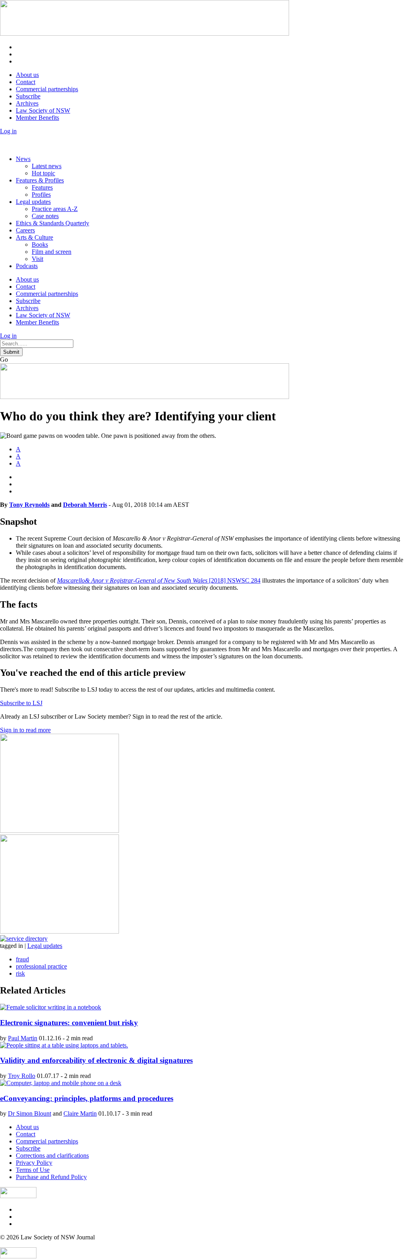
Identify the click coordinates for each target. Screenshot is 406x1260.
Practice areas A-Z (55, 208)
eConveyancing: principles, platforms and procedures (86, 1098)
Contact (25, 82)
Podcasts (27, 266)
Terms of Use (33, 1169)
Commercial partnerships (47, 89)
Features (42, 187)
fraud (22, 959)
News (23, 158)
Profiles (41, 194)
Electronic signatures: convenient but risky (69, 1022)
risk (20, 973)
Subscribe (28, 96)
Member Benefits (37, 117)
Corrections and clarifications (52, 1155)
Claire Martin (80, 1113)
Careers (25, 230)
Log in (8, 131)
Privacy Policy (34, 1162)
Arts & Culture (34, 237)
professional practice (41, 966)
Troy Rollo (21, 1075)
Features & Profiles (40, 180)
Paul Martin (22, 1038)
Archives (27, 103)
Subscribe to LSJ (21, 703)
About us (27, 74)
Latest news (46, 166)
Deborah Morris (85, 504)
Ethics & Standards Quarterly (52, 223)
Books (40, 244)
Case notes (45, 216)
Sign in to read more (25, 730)
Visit (37, 258)
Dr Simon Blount (29, 1113)
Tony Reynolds (29, 504)
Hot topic (43, 173)
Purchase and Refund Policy (51, 1177)
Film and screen (51, 251)
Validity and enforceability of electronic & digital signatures (96, 1060)
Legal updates (33, 201)
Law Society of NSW (43, 110)
